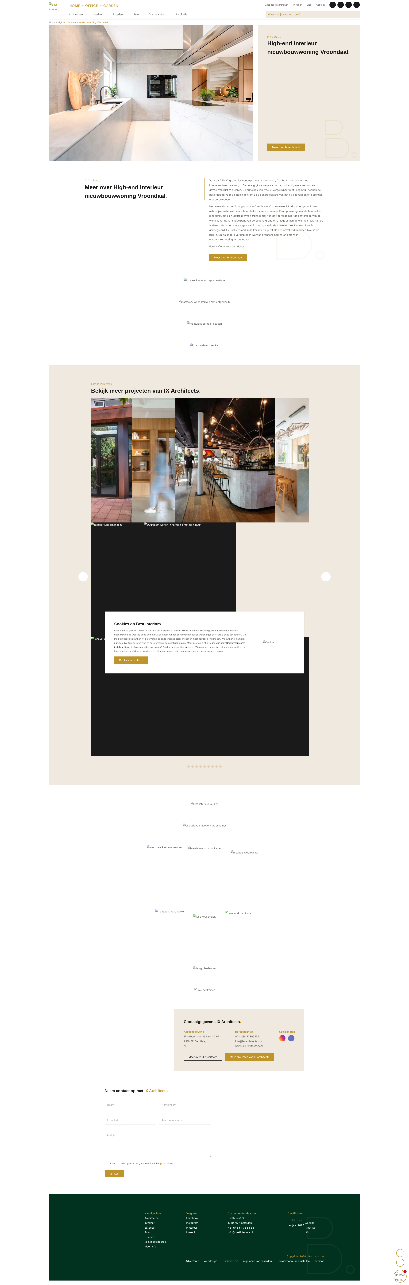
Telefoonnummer (172, 1120)
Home (52, 22)
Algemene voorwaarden (257, 1261)
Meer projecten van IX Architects (249, 1057)
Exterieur (118, 14)
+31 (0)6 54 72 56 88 (241, 1227)
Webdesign (210, 1261)
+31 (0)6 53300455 (247, 1036)
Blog (309, 4)
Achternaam (169, 1104)
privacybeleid (167, 1163)
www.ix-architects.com (249, 1045)
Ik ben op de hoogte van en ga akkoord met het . (142, 1163)
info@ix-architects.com (249, 1041)
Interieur (98, 14)
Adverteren (192, 1261)
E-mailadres (114, 1120)
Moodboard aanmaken (276, 4)
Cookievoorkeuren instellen (293, 1261)
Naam (110, 1104)
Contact (320, 4)
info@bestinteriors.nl (240, 1232)
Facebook (192, 1218)
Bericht (111, 1135)
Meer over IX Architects (286, 147)
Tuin (136, 14)
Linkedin (191, 1232)
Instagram (192, 1222)
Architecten (76, 14)
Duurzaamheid (157, 14)
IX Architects (274, 36)
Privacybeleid (230, 1261)
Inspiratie (181, 14)
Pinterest (191, 1227)
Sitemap (319, 1261)
